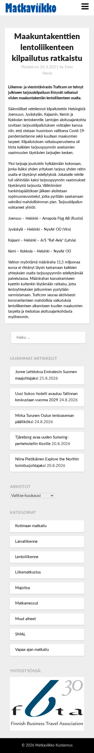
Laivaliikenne (26, 542)
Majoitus (22, 588)
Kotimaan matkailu (30, 526)
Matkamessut (26, 603)
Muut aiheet (25, 619)
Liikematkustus (28, 572)
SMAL (20, 634)
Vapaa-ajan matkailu (32, 650)
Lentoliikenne (26, 557)
